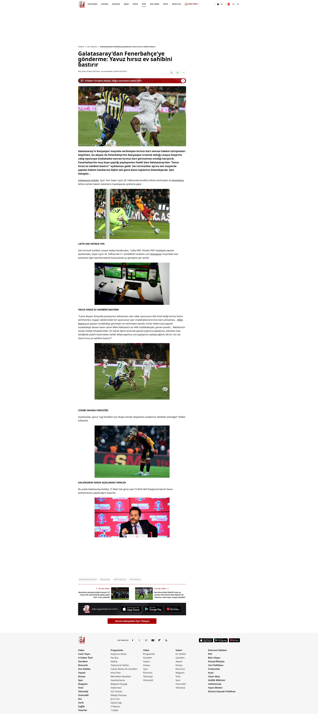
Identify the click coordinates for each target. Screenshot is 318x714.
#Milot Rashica (120, 579)
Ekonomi (83, 665)
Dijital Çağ (116, 702)
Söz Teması (116, 691)
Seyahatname (118, 680)
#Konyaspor (105, 579)
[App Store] (131, 609)
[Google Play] (153, 609)
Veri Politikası (215, 665)
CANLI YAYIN (192, 4)
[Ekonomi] (207, 4)
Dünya (81, 676)
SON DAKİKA (92, 4)
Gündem (83, 661)
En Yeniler (181, 653)
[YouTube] (152, 640)
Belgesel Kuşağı (119, 683)
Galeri (179, 650)
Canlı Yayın (84, 653)
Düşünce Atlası (118, 653)
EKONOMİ (116, 4)
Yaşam (81, 672)
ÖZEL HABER (154, 4)
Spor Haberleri (92, 47)
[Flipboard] (159, 640)
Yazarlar (82, 710)
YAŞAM (126, 4)
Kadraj (114, 661)
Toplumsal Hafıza (120, 665)
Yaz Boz (114, 657)
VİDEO (165, 4)
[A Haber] (81, 4)
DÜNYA (135, 4)
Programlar (117, 650)
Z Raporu (115, 706)
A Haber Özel (85, 657)
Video (81, 650)
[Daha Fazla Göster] (183, 72)
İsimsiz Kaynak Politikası (222, 691)
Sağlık (81, 706)
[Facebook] (132, 640)
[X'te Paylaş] (171, 72)
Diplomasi (116, 687)
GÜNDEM (104, 4)
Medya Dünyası (119, 695)
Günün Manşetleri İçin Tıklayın (132, 621)
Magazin (83, 683)
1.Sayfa (114, 710)
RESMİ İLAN (176, 4)
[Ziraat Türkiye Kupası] (228, 4)
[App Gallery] (173, 609)
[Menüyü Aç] (237, 4)
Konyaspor (156, 253)
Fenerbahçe (178, 180)
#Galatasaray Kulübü (88, 579)
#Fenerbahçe (135, 579)
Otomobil (83, 695)
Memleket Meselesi (121, 676)
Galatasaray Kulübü (88, 180)
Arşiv (211, 672)
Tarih (81, 702)
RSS (210, 653)
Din (80, 698)
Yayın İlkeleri (215, 687)
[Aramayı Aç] (233, 4)
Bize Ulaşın (214, 657)
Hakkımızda (214, 683)
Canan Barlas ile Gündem (124, 668)
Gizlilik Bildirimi (216, 680)
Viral (80, 687)
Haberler (81, 47)
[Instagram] (146, 640)
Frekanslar (214, 668)
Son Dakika (84, 668)
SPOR (144, 4)
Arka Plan (116, 672)
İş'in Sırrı (115, 698)
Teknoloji (83, 691)
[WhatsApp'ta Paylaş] (177, 72)
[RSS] (166, 640)
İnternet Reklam (217, 650)
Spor (80, 680)
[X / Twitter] (139, 640)
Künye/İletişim (216, 661)
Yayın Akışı (214, 676)
